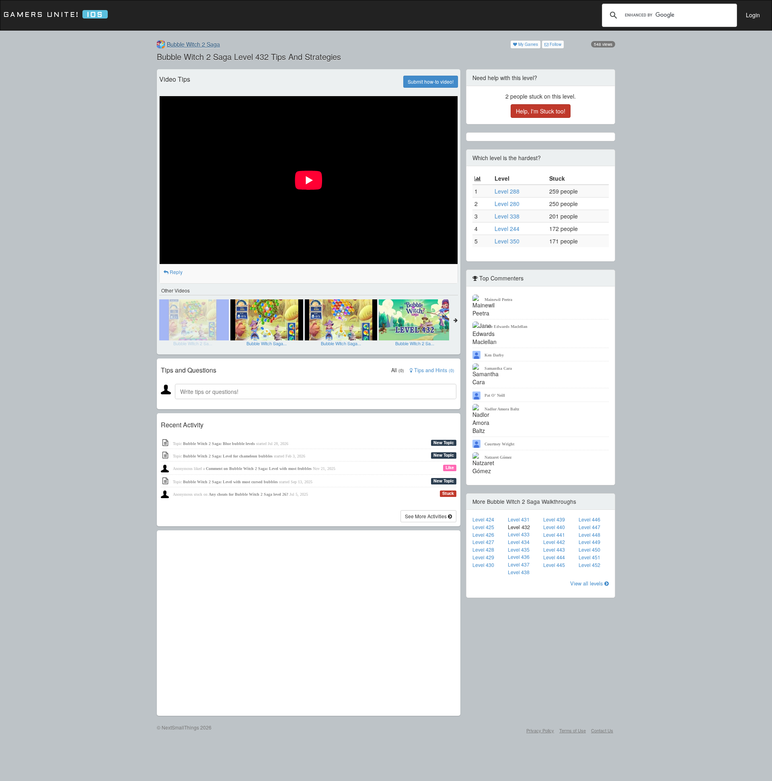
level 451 (589, 557)
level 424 (483, 519)
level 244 (507, 229)
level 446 (589, 519)
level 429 (483, 557)
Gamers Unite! (53, 15)
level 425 (483, 527)
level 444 (554, 557)
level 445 (554, 565)
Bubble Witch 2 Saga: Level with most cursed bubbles (230, 482)
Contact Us (602, 730)
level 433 (519, 534)
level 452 (589, 565)
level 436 (519, 557)
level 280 (507, 204)
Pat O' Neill (495, 395)
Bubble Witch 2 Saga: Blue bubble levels (219, 443)
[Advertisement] (308, 623)
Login (753, 15)
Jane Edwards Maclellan (506, 326)
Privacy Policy (540, 730)
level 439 (554, 519)
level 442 (554, 542)
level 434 (519, 542)
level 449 (589, 542)
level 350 (507, 241)
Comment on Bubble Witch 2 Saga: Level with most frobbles (259, 468)
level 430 (483, 565)
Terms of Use (572, 730)
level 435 (519, 549)
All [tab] (397, 370)
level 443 (554, 549)
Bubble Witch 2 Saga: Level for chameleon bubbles (228, 456)
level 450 (589, 549)
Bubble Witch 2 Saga (193, 44)
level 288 (507, 191)
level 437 (519, 564)
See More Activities (426, 516)
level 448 (589, 534)
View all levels (587, 583)
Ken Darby (494, 355)
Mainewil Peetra (498, 299)
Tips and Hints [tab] (433, 370)
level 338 (507, 216)
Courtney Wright (499, 444)
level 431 (519, 519)
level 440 (554, 527)
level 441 (554, 534)
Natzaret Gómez (498, 457)
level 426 (483, 534)
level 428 (483, 549)
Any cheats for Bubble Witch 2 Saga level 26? (248, 494)
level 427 (483, 542)
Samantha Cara (498, 368)
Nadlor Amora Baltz (502, 409)
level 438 (519, 572)
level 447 (589, 527)
